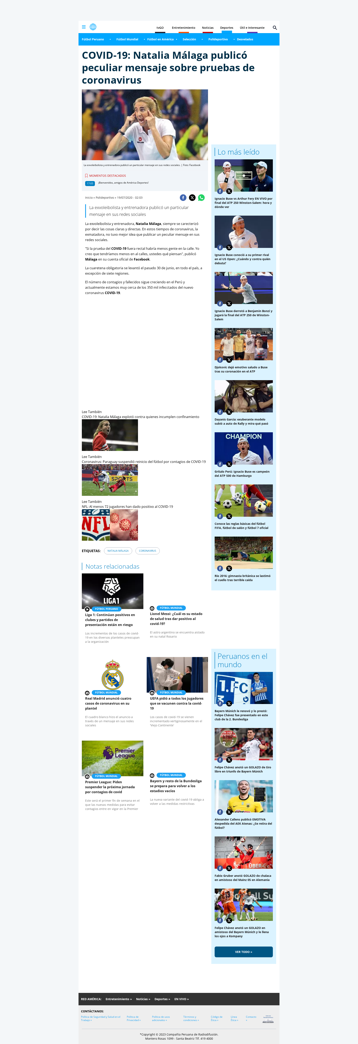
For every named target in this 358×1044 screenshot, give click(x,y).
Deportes (226, 28)
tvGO (160, 28)
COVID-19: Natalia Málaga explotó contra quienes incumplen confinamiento (140, 416)
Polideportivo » (106, 197)
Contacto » (251, 1018)
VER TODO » (243, 952)
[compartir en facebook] (183, 197)
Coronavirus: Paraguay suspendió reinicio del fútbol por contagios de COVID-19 (144, 461)
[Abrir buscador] (275, 28)
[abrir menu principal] (83, 27)
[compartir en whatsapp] (201, 197)
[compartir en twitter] (192, 197)
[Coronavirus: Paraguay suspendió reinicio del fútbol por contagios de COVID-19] (145, 480)
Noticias (208, 28)
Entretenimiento (183, 28)
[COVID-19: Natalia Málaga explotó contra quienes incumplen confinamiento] (145, 435)
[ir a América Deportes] (93, 27)
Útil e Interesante (252, 28)
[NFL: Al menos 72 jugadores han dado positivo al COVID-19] (145, 525)
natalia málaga (118, 551)
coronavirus (147, 551)
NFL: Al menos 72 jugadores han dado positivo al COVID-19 (127, 506)
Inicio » (90, 197)
